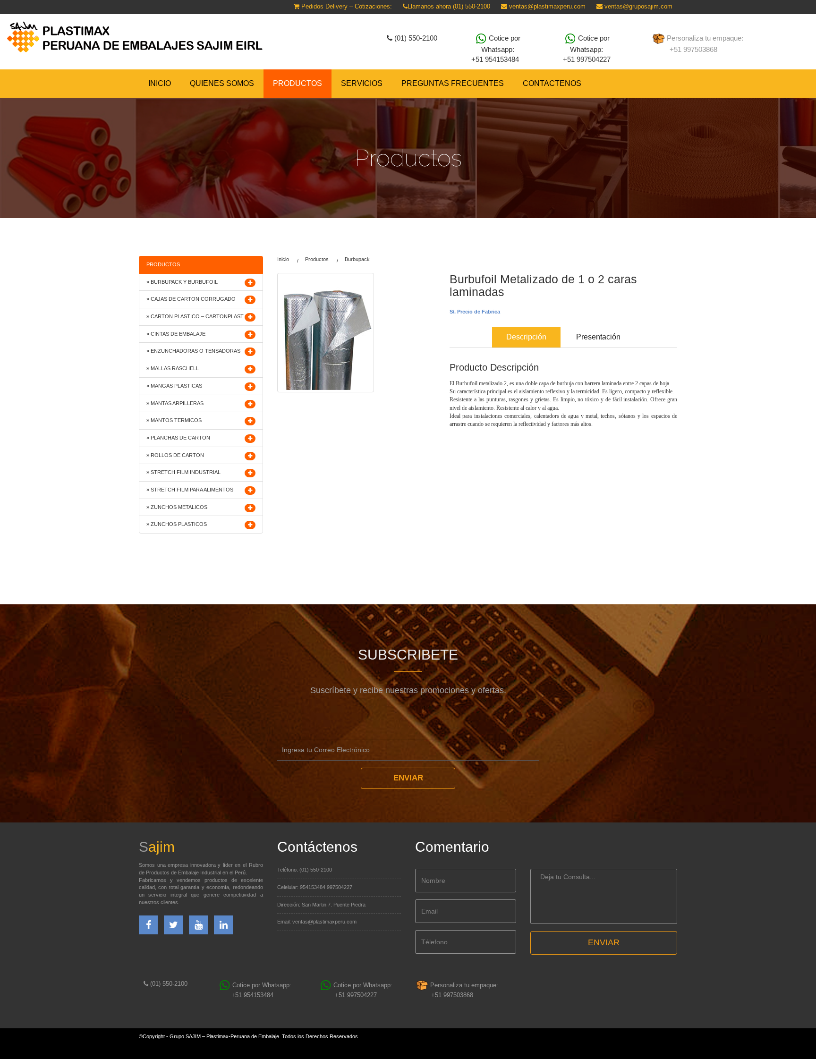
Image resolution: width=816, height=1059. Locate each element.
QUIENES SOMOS (222, 83)
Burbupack (357, 259)
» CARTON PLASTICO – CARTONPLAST (195, 316)
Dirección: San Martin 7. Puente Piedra (321, 904)
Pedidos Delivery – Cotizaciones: (345, 6)
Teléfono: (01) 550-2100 (304, 870)
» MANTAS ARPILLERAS (175, 403)
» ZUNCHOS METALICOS (176, 507)
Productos (317, 259)
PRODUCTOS (297, 83)
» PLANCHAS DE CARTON (178, 438)
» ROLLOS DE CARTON (175, 455)
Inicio (159, 83)
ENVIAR (604, 942)
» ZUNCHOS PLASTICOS (176, 524)
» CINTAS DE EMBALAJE (175, 334)
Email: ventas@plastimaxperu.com (317, 921)
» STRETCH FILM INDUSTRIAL (183, 472)
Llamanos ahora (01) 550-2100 (449, 6)
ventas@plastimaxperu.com (546, 6)
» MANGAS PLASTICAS (174, 386)
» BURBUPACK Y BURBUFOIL (182, 282)
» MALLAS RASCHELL (172, 368)
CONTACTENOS (552, 83)
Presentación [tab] (598, 337)
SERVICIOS (361, 83)
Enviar (408, 777)
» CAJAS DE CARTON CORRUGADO (191, 299)
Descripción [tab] (526, 337)
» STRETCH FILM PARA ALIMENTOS (189, 489)
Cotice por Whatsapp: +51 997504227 (587, 48)
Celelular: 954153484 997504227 (314, 887)
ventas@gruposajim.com (637, 6)
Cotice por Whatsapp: (495, 48)
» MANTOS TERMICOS (174, 420)
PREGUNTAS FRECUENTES (452, 83)
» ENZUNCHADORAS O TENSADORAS (193, 351)
